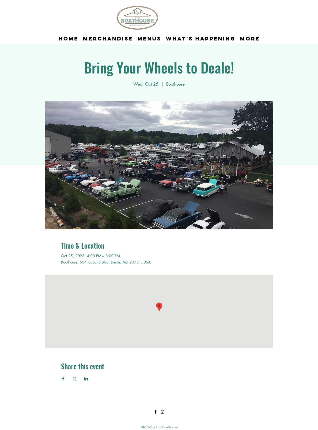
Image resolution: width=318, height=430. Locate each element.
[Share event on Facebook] (63, 378)
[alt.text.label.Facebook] (155, 412)
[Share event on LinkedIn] (86, 378)
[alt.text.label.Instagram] (162, 412)
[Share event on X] (74, 378)
